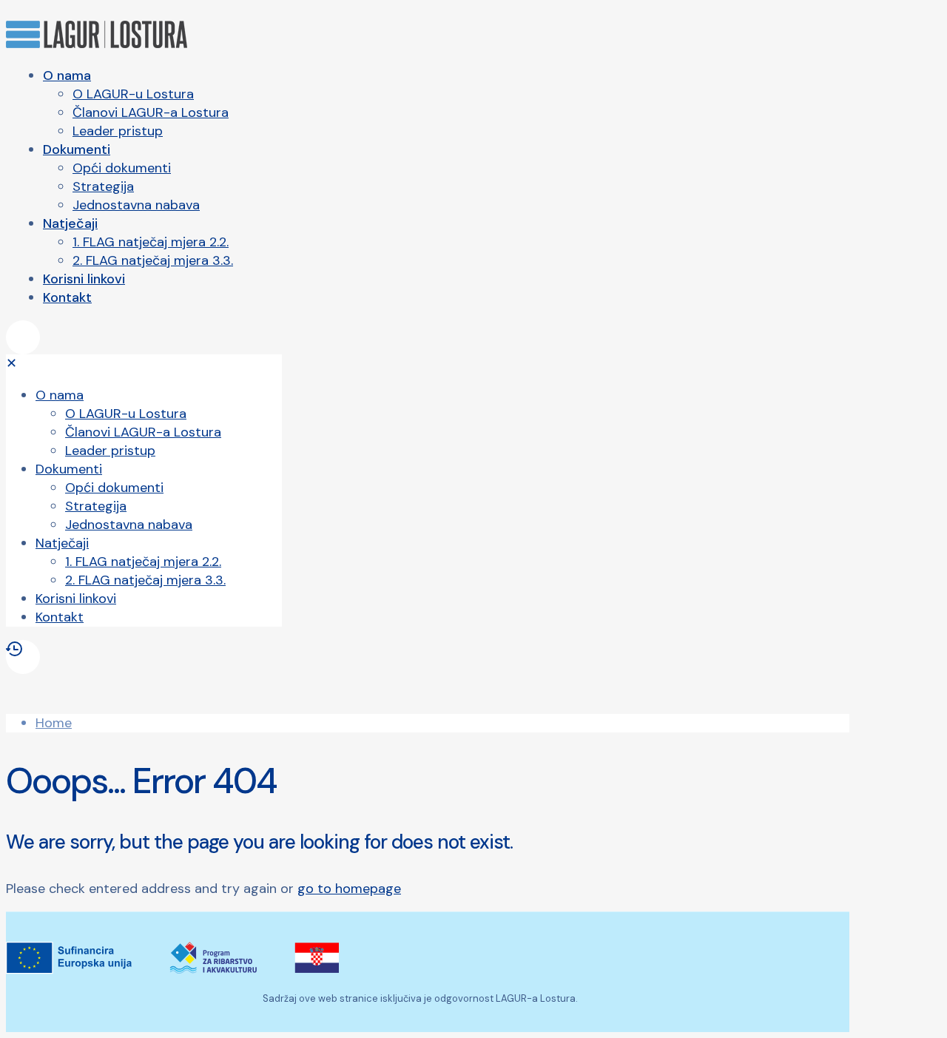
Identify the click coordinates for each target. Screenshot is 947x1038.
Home (54, 723)
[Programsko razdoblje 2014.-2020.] (144, 657)
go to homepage (349, 888)
